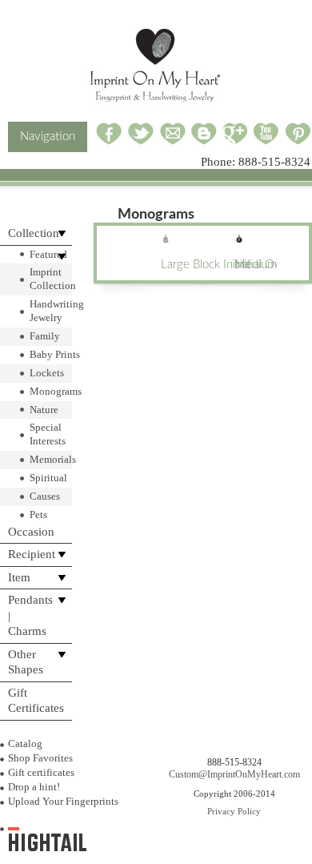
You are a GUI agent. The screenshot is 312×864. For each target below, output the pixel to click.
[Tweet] (140, 142)
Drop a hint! (34, 787)
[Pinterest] (298, 142)
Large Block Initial (181, 265)
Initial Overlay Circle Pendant (255, 265)
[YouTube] (266, 142)
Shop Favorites (40, 758)
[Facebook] (109, 142)
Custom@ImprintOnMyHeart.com (234, 774)
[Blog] (204, 142)
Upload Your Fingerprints (63, 801)
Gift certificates (41, 772)
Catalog (25, 743)
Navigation (47, 137)
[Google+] (235, 142)
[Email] (172, 142)
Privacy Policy (234, 811)
